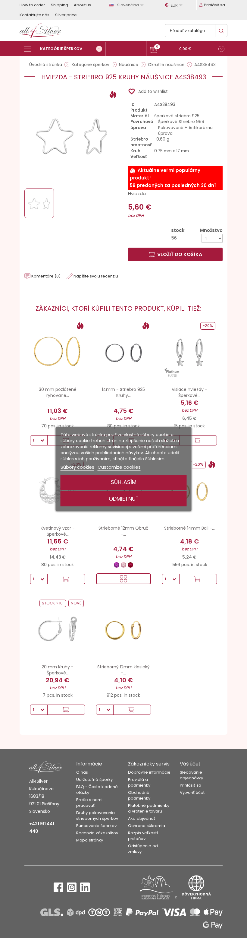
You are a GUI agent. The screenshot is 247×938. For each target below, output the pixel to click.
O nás (82, 772)
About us (82, 5)
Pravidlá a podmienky (139, 782)
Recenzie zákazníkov (97, 833)
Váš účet (190, 763)
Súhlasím (123, 482)
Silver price (66, 14)
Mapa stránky (89, 840)
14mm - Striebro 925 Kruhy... (123, 392)
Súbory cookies (77, 467)
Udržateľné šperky (94, 779)
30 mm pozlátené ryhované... (58, 392)
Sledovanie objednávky (191, 775)
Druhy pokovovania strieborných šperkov (97, 815)
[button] (186, 49)
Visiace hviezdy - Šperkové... (189, 392)
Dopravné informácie (149, 772)
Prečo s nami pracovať (89, 802)
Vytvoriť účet (192, 792)
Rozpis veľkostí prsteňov (143, 835)
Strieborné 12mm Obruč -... (123, 531)
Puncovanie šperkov (96, 826)
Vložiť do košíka (179, 254)
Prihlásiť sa (190, 785)
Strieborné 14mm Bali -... (189, 528)
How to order (32, 5)
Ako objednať (141, 818)
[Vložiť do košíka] (198, 440)
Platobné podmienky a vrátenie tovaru (148, 808)
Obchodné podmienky (139, 795)
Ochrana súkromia (146, 826)
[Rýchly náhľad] (123, 578)
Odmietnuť (124, 498)
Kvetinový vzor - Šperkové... (58, 531)
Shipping (59, 5)
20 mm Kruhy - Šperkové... (57, 670)
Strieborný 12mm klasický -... (123, 670)
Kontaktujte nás (34, 14)
